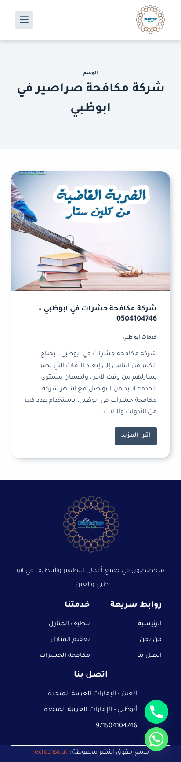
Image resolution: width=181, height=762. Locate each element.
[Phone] (156, 712)
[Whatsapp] (156, 739)
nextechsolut (49, 752)
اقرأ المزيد (132, 433)
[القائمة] (24, 20)
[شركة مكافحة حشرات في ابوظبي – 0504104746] (90, 231)
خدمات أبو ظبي (140, 337)
